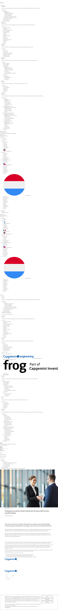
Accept (47, 596)
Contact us (9, 588)
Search (1, 449)
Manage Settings (47, 599)
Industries (4, 23)
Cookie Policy (8, 567)
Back (6, 12)
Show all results (2, 457)
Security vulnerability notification (10, 566)
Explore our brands (5, 352)
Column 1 (7, 580)
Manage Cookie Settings (16, 597)
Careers (4, 58)
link (2, 6)
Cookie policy (10, 592)
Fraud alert (7, 568)
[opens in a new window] (29, 521)
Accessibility (8, 564)
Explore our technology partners (7, 353)
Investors (7, 562)
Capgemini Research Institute (6, 312)
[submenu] (4, 409)
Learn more (3, 9)
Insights (4, 6)
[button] (5, 212)
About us (4, 94)
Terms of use (8, 563)
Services (4, 45)
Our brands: (6, 574)
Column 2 (7, 590)
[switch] (0, 133)
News (4, 81)
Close (1, 447)
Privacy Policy (8, 565)
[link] (8, 2)
